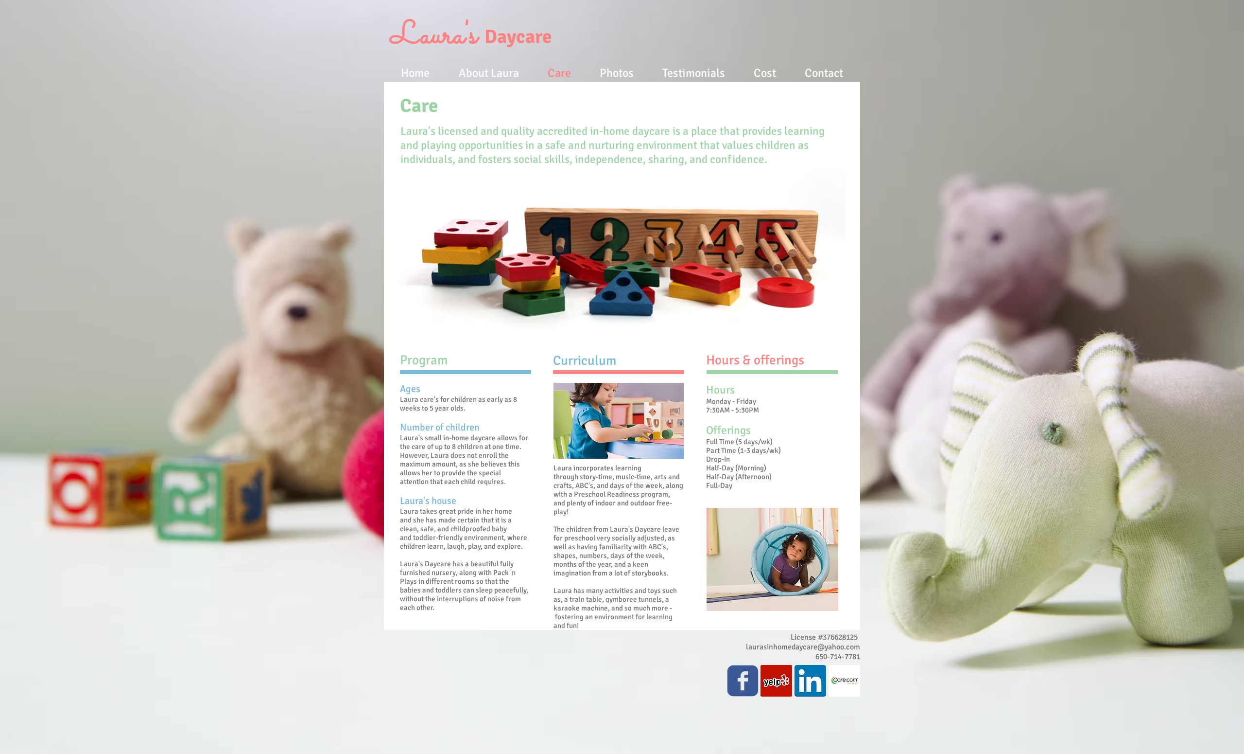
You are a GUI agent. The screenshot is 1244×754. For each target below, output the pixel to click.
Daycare (471, 36)
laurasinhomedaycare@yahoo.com (803, 647)
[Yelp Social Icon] (776, 681)
